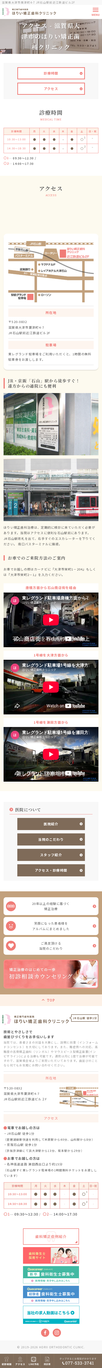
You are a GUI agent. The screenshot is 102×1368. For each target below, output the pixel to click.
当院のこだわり (51, 839)
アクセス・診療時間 (51, 870)
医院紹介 (51, 824)
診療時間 (51, 73)
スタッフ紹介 (51, 854)
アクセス (51, 88)
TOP (51, 1000)
